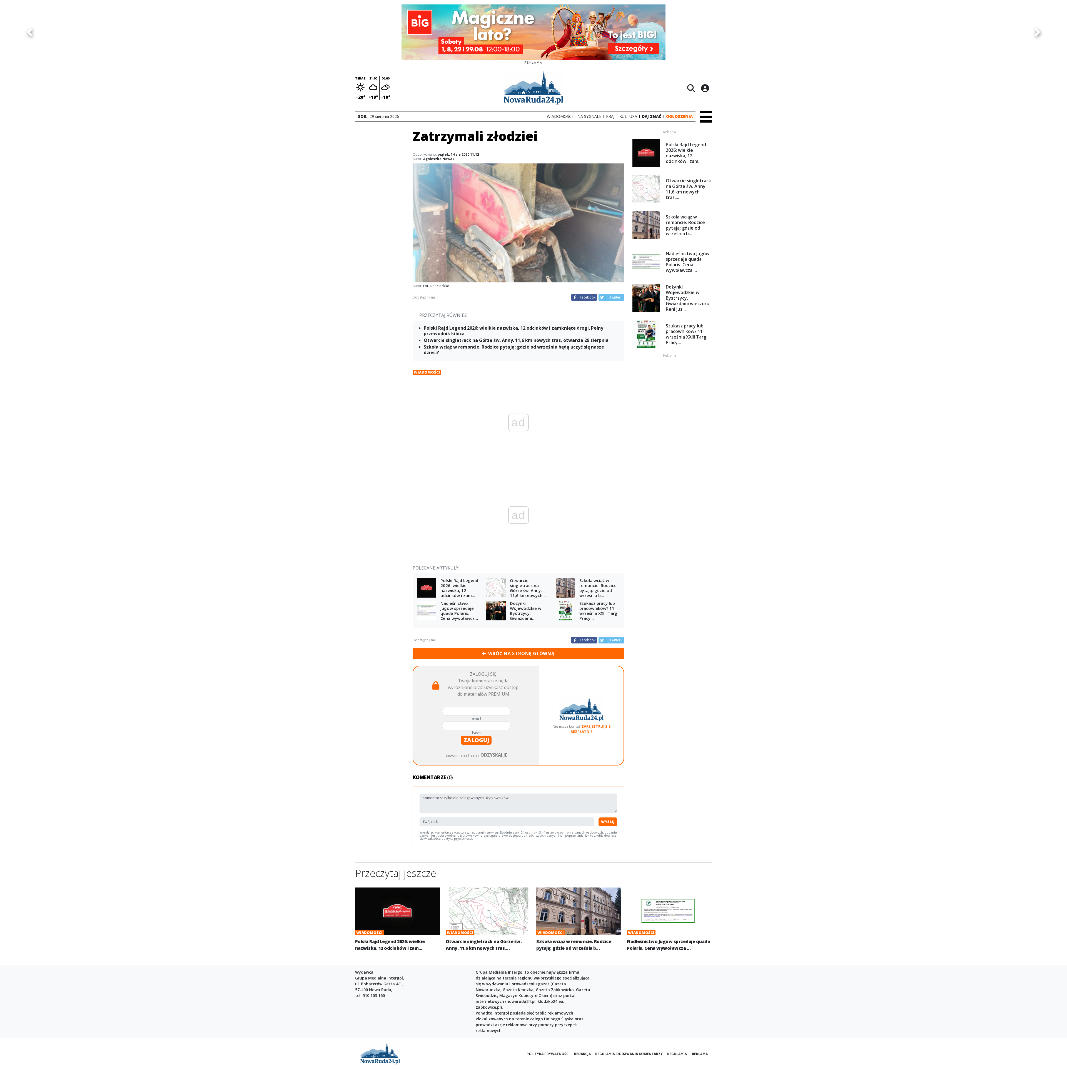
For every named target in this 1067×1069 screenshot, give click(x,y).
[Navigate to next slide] (1037, 32)
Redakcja (582, 1053)
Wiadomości (427, 372)
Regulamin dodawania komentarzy (629, 1053)
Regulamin (677, 1053)
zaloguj (476, 740)
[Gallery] (533, 32)
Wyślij (608, 821)
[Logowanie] (705, 88)
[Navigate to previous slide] (29, 32)
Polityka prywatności (548, 1053)
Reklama (700, 1053)
